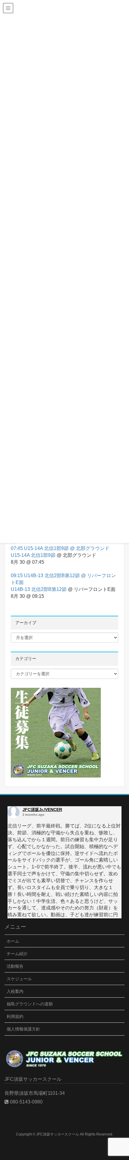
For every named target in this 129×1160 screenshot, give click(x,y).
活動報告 (15, 966)
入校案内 (15, 991)
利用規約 (15, 1016)
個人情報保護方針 (23, 1029)
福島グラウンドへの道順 (30, 1004)
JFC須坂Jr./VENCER (42, 809)
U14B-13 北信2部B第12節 (39, 589)
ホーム (13, 941)
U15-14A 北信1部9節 (33, 555)
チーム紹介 (17, 953)
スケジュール (19, 978)
